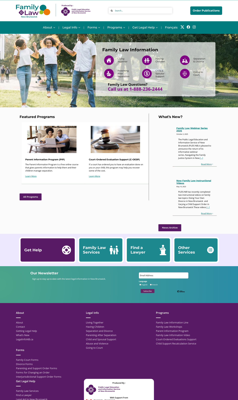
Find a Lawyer (24, 395)
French (155, 284)
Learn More (31, 176)
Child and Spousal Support (101, 339)
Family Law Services (27, 391)
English (144, 284)
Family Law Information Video (173, 335)
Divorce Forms (24, 364)
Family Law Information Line (172, 322)
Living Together (94, 322)
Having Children (95, 326)
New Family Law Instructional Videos (193, 182)
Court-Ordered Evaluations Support (176, 339)
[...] (201, 158)
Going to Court (94, 347)
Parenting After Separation (101, 335)
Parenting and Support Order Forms (36, 368)
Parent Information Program (172, 331)
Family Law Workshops (169, 326)
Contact (20, 326)
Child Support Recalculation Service (176, 343)
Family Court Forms (27, 360)
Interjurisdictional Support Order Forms (38, 376)
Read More (206, 164)
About (19, 322)
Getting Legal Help (26, 331)
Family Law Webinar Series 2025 (192, 129)
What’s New (22, 335)
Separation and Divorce (99, 331)
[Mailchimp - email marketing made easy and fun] (181, 293)
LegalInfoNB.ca (24, 339)
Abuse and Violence (97, 343)
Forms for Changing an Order (33, 372)
